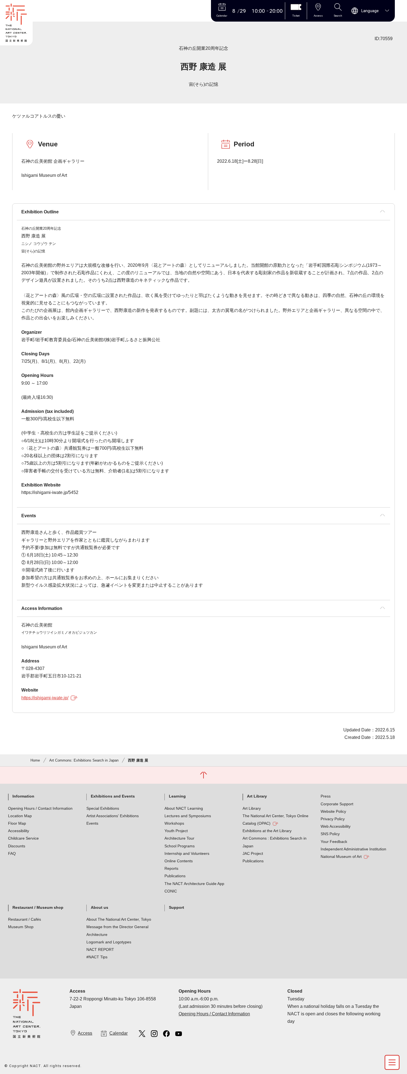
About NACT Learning (183, 808)
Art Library (257, 796)
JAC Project (253, 853)
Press (326, 796)
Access (85, 1033)
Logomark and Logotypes (108, 942)
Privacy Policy (333, 819)
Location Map (20, 816)
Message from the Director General (117, 927)
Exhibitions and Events (113, 796)
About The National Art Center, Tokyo (118, 919)
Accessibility (18, 831)
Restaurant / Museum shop (37, 907)
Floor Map (17, 823)
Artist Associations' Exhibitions (112, 816)
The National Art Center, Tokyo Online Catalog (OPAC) (275, 819)
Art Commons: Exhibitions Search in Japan (84, 760)
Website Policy (333, 811)
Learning (177, 796)
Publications (175, 876)
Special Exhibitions (102, 808)
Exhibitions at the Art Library (267, 831)
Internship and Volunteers (186, 853)
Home (35, 760)
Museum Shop (21, 927)
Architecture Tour (179, 838)
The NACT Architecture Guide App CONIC (194, 887)
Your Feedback (334, 841)
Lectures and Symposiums (187, 816)
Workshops (174, 823)
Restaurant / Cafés (24, 919)
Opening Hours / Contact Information (40, 808)
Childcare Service (23, 838)
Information (23, 796)
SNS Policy (330, 834)
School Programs (179, 846)
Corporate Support (337, 804)
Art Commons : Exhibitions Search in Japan (274, 842)
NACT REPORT (100, 949)
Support (176, 907)
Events (92, 823)
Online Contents (178, 861)
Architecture (96, 934)
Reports (171, 868)
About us (99, 907)
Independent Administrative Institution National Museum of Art (353, 853)
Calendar (118, 1033)
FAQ (12, 853)
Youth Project (176, 831)
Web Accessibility (336, 826)
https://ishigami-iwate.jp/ (44, 697)
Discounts (16, 846)
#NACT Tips (96, 957)
